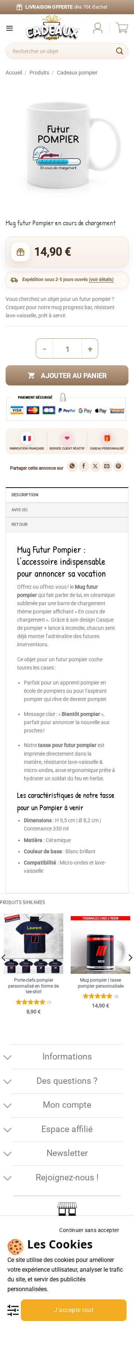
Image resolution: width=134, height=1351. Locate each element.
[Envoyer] (119, 51)
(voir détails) (101, 279)
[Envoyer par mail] (107, 466)
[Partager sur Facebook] (84, 466)
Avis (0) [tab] (20, 509)
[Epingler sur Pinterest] (118, 466)
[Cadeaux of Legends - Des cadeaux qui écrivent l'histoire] (52, 28)
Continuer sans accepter (89, 1230)
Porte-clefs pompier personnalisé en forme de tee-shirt (33, 986)
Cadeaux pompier (77, 73)
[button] (9, 27)
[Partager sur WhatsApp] (72, 466)
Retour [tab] (20, 524)
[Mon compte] (97, 28)
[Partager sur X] (95, 466)
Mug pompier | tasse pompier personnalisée (101, 983)
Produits (39, 73)
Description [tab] (25, 494)
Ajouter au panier (73, 375)
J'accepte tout (73, 1310)
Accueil (14, 73)
